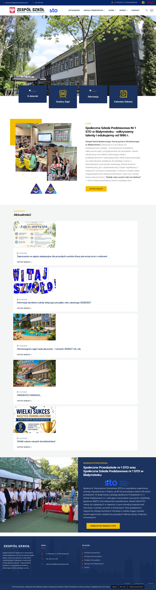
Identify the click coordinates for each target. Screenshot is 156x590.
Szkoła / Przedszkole (93, 10)
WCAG (86, 567)
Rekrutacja (93, 96)
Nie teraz (123, 587)
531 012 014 (39, 3)
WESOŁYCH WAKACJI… (29, 395)
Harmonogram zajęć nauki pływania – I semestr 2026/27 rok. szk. (49, 349)
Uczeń (111, 10)
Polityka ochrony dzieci (93, 556)
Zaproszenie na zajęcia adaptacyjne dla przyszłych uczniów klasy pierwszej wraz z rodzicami (62, 256)
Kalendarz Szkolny (123, 101)
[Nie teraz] (153, 587)
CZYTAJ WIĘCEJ (23, 262)
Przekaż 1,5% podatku (92, 560)
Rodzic (123, 10)
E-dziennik (32, 96)
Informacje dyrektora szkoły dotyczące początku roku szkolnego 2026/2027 (54, 302)
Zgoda (114, 587)
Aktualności (74, 10)
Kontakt (136, 10)
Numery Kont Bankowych (94, 564)
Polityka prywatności (136, 587)
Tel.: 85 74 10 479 (52, 559)
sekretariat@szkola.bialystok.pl (16, 3)
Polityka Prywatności (92, 553)
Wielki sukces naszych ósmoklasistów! (36, 441)
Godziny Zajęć (63, 101)
